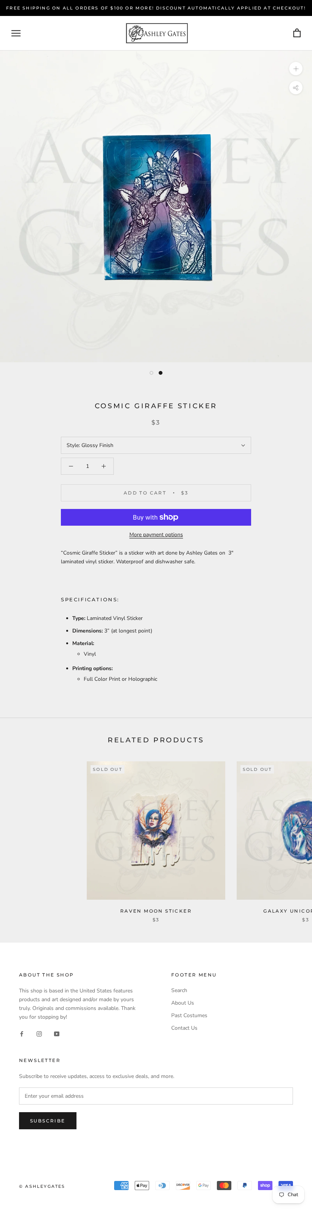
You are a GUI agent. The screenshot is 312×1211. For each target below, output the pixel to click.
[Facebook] (21, 1033)
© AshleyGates (42, 1186)
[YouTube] (56, 1033)
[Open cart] (297, 33)
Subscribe (47, 1121)
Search (179, 990)
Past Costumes (189, 1015)
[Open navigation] (16, 33)
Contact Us (184, 1028)
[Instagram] (39, 1033)
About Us (182, 1003)
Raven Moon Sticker (156, 911)
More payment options (156, 534)
